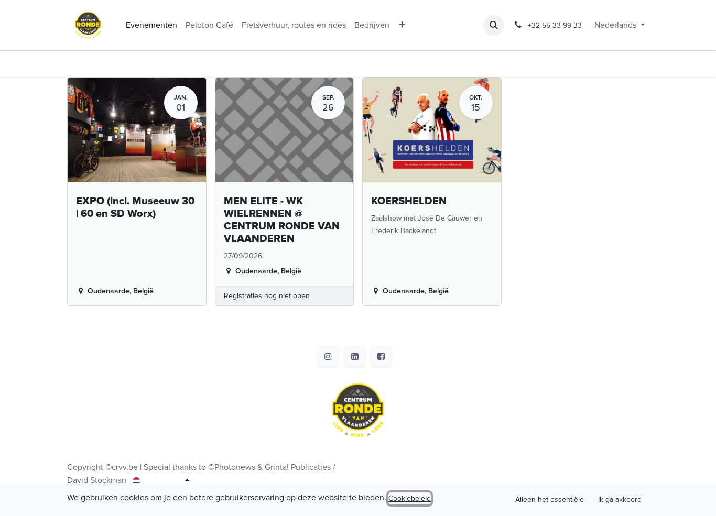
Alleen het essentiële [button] (549, 499)
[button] (493, 25)
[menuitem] (151, 25)
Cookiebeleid (409, 498)
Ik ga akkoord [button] (620, 499)
